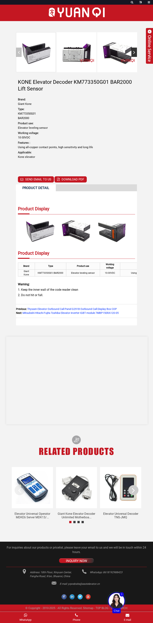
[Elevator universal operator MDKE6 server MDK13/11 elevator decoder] (32, 487)
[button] (134, 52)
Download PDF (73, 179)
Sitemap (88, 608)
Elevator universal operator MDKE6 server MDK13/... (32, 515)
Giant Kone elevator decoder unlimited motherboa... (76, 515)
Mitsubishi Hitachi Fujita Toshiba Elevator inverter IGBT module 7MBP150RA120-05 (71, 312)
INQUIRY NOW (76, 561)
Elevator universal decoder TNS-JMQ (120, 515)
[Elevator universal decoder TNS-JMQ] (120, 487)
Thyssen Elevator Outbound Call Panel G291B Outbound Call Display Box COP (72, 308)
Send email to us (38, 179)
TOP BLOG (102, 608)
